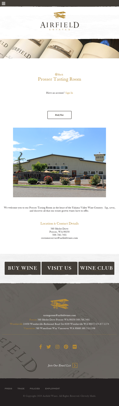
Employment (52, 388)
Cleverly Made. (88, 396)
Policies (35, 388)
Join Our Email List (59, 365)
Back (60, 74)
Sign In (69, 92)
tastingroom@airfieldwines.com (59, 315)
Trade (21, 388)
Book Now (59, 115)
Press (8, 388)
